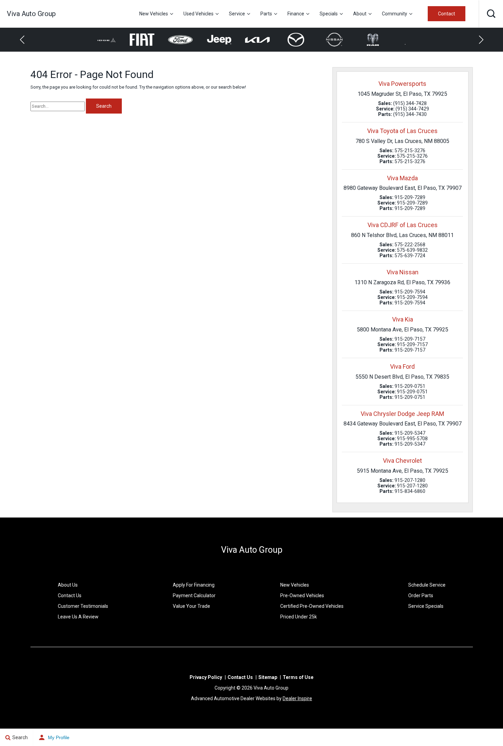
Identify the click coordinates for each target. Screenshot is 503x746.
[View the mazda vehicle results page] (271, 39)
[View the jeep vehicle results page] (194, 39)
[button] (491, 13)
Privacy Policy (206, 677)
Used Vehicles (198, 13)
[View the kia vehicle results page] (232, 39)
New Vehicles (153, 13)
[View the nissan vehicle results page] (309, 39)
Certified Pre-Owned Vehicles (312, 606)
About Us (68, 585)
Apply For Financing (194, 585)
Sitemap (267, 677)
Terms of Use (298, 677)
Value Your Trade (191, 606)
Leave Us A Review (78, 616)
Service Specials (425, 606)
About (359, 13)
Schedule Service (427, 585)
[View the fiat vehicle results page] (117, 40)
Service (237, 13)
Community (394, 13)
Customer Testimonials (83, 606)
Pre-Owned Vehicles (302, 595)
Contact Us (69, 595)
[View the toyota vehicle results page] (386, 39)
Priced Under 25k (298, 616)
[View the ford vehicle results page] (155, 40)
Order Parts (420, 595)
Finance (295, 13)
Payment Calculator (194, 595)
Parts (266, 13)
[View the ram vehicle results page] (348, 39)
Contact (446, 13)
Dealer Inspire (297, 698)
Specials (329, 13)
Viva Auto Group (251, 550)
